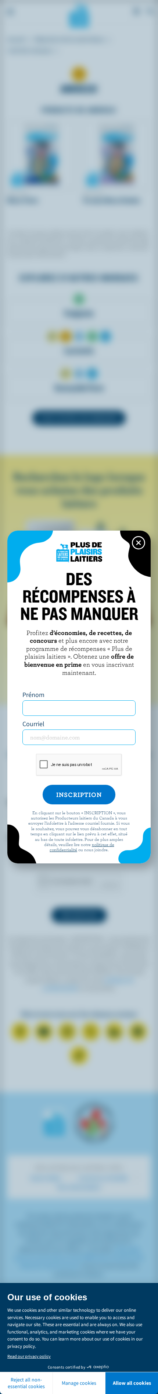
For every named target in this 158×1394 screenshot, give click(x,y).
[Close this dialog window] (138, 542)
